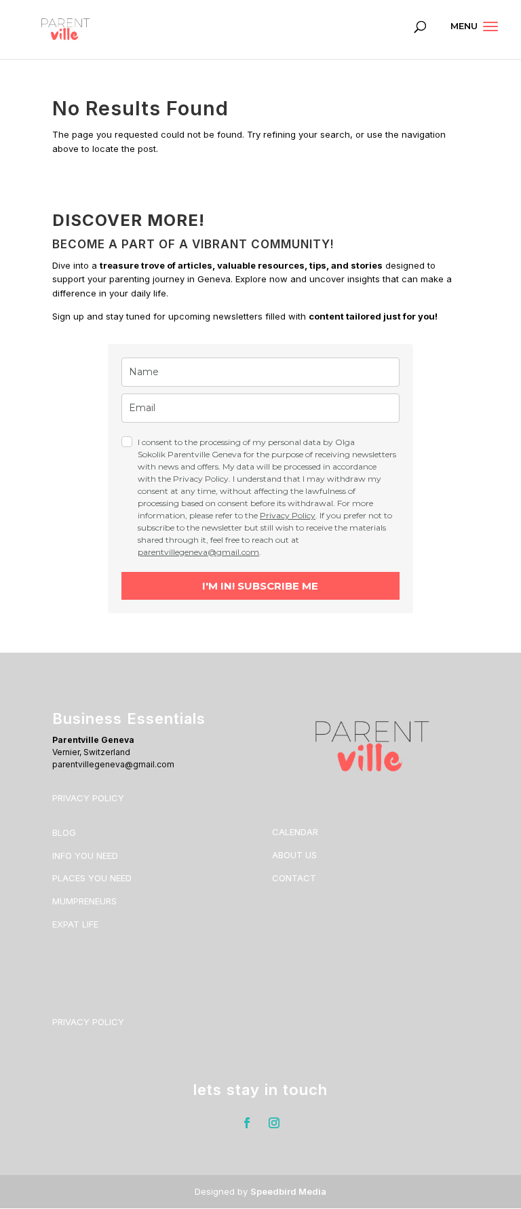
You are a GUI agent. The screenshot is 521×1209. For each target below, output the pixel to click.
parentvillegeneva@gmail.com (198, 552)
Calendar (295, 831)
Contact (294, 877)
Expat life (75, 924)
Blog (64, 832)
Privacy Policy (287, 515)
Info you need (85, 855)
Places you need (92, 877)
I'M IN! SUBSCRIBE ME (260, 585)
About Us (294, 854)
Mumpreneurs (84, 901)
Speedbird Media (288, 1191)
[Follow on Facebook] (247, 1123)
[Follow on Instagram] (274, 1123)
